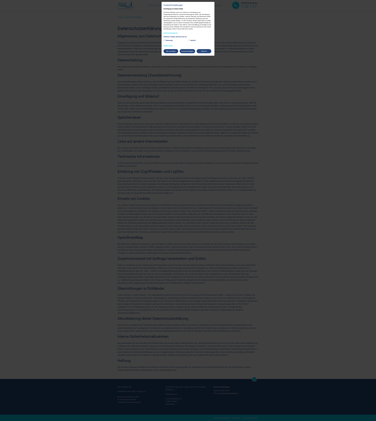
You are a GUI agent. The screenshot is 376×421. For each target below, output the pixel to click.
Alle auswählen (171, 51)
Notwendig (169, 40)
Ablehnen (204, 51)
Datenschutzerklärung (171, 33)
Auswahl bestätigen (187, 51)
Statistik (193, 40)
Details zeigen (168, 45)
